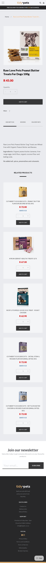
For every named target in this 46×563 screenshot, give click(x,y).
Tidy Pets (25, 551)
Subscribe (36, 465)
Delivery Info (23, 509)
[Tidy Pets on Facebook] (22, 535)
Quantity (6, 87)
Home (7, 17)
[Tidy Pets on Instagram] (24, 535)
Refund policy (23, 548)
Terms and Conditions (23, 542)
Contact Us (23, 506)
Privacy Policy (23, 539)
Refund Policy (23, 512)
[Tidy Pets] (23, 487)
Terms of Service (23, 545)
